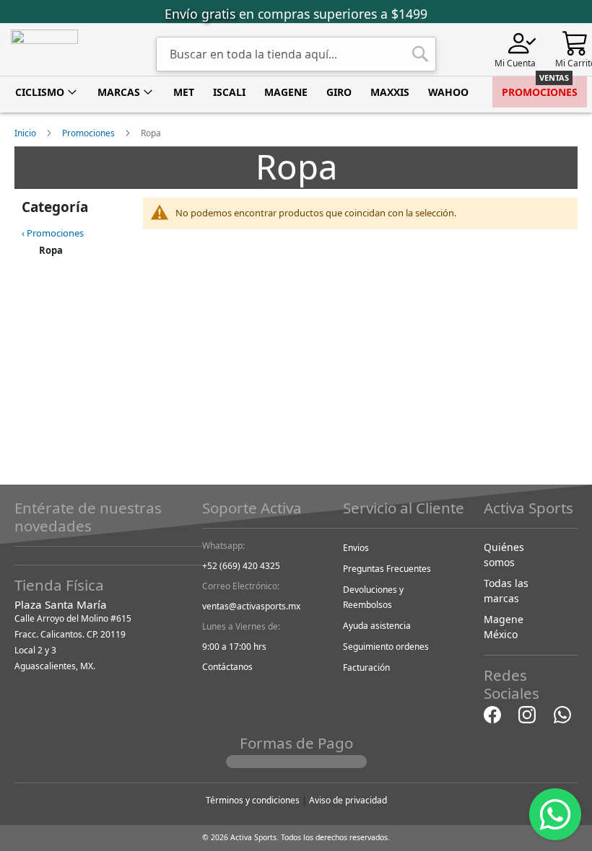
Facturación (366, 667)
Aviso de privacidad (348, 800)
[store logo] (44, 48)
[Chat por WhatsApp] (562, 714)
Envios (356, 548)
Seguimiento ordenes (386, 646)
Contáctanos (227, 667)
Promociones (89, 133)
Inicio (26, 133)
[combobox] (296, 54)
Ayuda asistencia (377, 625)
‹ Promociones (53, 232)
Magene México (503, 626)
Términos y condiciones (253, 800)
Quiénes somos (504, 554)
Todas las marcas (506, 590)
